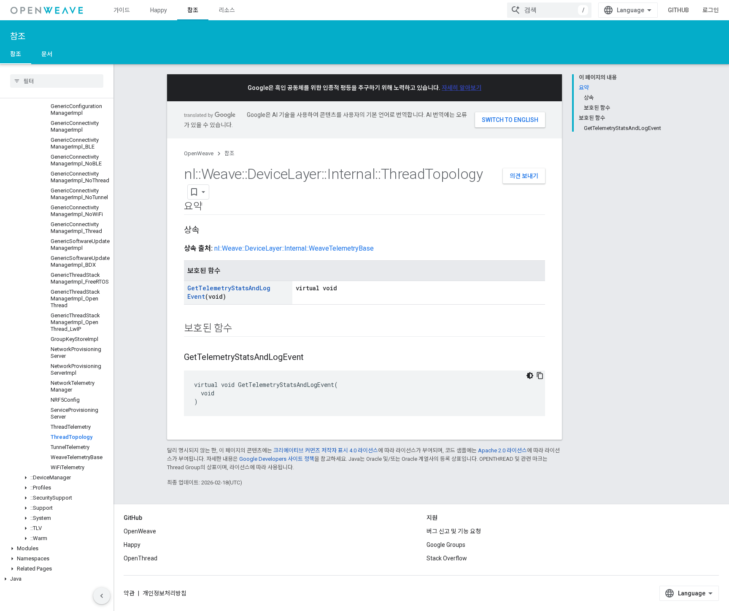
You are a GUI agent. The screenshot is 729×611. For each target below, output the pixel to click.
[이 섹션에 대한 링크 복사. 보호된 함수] (240, 329)
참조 (192, 10)
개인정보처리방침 (164, 593)
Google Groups (446, 544)
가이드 (121, 10)
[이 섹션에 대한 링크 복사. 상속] (207, 231)
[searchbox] (56, 81)
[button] (56, 478)
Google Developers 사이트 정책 (276, 459)
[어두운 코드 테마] (530, 375)
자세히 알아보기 (461, 87)
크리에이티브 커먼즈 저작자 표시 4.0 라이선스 (325, 450)
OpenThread (140, 558)
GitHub (678, 10)
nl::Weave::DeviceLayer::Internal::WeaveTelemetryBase (294, 248)
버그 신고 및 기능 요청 (454, 531)
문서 (46, 54)
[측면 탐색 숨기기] (101, 595)
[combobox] (549, 10)
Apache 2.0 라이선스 (502, 450)
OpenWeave (198, 153)
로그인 (710, 10)
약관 (129, 593)
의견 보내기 (524, 176)
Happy (158, 10)
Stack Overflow (447, 558)
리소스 (227, 10)
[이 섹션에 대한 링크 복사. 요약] (210, 207)
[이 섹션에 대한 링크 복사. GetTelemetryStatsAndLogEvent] (312, 358)
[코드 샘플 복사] (540, 375)
